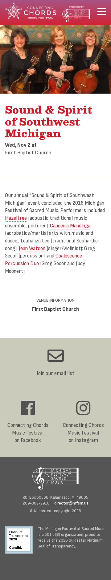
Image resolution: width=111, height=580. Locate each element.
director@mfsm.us (71, 503)
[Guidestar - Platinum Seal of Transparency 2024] (21, 540)
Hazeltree (16, 218)
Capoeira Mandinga (70, 225)
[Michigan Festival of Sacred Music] (55, 478)
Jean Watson (32, 248)
